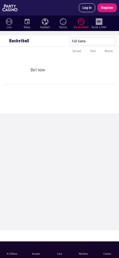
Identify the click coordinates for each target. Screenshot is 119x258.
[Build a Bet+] (99, 21)
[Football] (45, 21)
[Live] (9, 21)
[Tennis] (63, 21)
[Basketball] (81, 21)
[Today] (27, 21)
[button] (59, 51)
